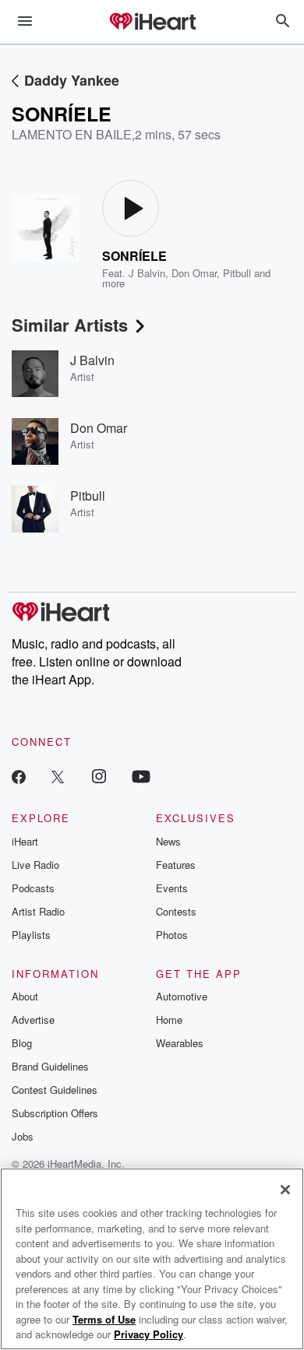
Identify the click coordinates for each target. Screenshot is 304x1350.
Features (176, 864)
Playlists (31, 934)
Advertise (33, 1019)
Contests (176, 911)
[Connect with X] (57, 776)
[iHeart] (152, 22)
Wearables (179, 1042)
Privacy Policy (148, 1334)
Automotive (181, 996)
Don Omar (194, 272)
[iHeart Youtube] (141, 776)
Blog (22, 1042)
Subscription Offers (55, 1113)
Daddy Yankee (71, 80)
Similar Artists (70, 324)
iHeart (25, 841)
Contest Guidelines (54, 1089)
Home (169, 1019)
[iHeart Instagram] (99, 776)
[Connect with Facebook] (19, 776)
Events (172, 888)
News (168, 841)
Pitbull (237, 272)
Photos (172, 934)
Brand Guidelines (50, 1066)
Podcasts (33, 888)
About (25, 996)
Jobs (23, 1136)
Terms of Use (104, 1319)
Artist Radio (38, 911)
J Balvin (147, 272)
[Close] (285, 1189)
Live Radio (35, 864)
